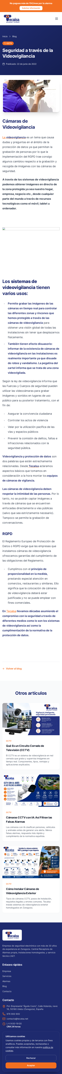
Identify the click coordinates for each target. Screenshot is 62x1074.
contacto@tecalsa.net (17, 1018)
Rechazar (31, 1058)
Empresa (6, 971)
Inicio (5, 36)
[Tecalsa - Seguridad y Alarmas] (11, 18)
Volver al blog (14, 668)
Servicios (6, 976)
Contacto (6, 991)
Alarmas (6, 981)
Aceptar (31, 1065)
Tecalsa (11, 611)
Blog (14, 36)
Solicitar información (31, 8)
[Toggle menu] (57, 19)
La (14, 137)
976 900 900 (13, 1014)
